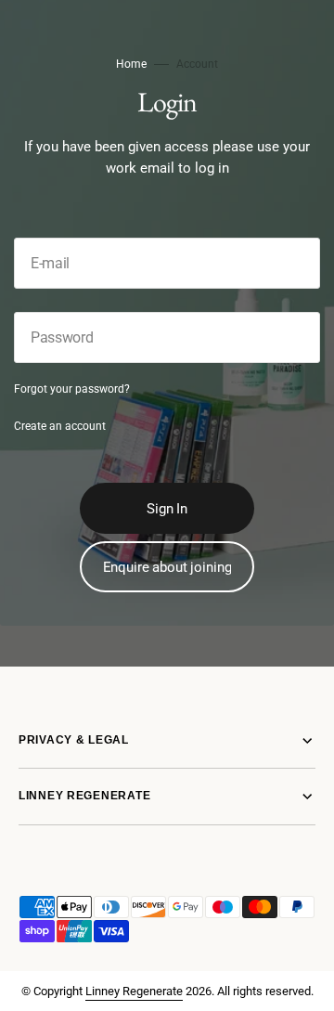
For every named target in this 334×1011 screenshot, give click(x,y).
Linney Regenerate (134, 991)
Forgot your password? (72, 388)
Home (131, 64)
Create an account (60, 426)
